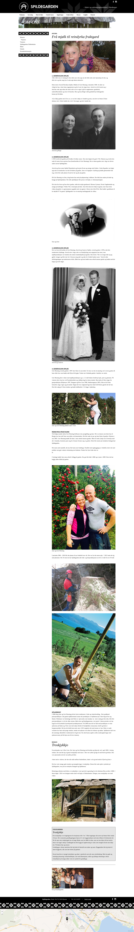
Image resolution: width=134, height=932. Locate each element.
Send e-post (87, 899)
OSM (133, 930)
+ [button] (2, 911)
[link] (116, 2)
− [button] (2, 913)
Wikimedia (130, 930)
